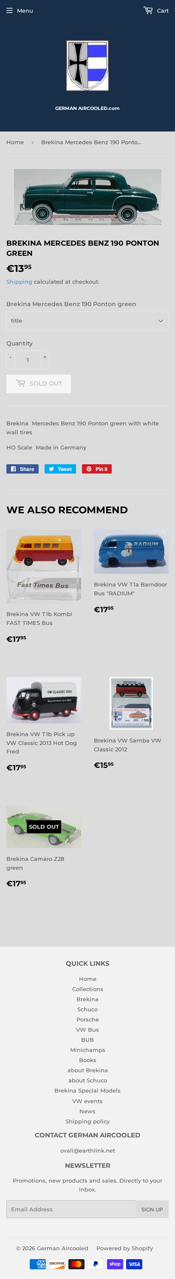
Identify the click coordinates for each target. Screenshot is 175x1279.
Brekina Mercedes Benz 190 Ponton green (71, 304)
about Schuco (87, 1080)
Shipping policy (87, 1121)
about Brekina (88, 1070)
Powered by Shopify (124, 1248)
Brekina (87, 999)
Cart (162, 10)
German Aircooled (62, 1248)
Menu (25, 10)
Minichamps (87, 1049)
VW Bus (87, 1029)
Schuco (87, 1009)
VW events (87, 1101)
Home (15, 142)
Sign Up (152, 1209)
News (87, 1111)
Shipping (19, 281)
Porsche (87, 1019)
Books (87, 1060)
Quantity (19, 343)
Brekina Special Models (87, 1090)
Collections (87, 989)
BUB (87, 1039)
